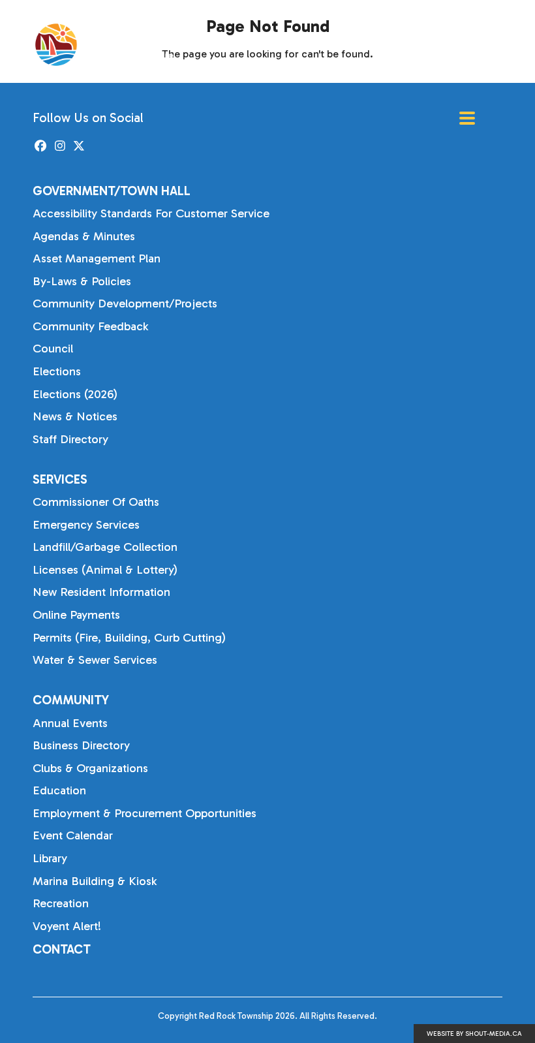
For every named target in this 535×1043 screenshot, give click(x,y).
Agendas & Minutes (84, 236)
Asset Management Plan (96, 258)
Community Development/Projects (125, 303)
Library (50, 858)
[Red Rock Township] (115, 45)
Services (60, 479)
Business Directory (81, 745)
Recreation (61, 903)
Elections (57, 371)
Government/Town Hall (112, 190)
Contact (62, 949)
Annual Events (70, 723)
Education (59, 790)
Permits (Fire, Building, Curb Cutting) (129, 637)
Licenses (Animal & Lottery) (105, 570)
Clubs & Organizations (90, 768)
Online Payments (76, 615)
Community (71, 700)
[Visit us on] (40, 146)
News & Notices (75, 416)
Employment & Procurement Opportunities (144, 813)
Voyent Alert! (67, 926)
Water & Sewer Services (95, 660)
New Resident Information (101, 592)
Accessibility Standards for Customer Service (151, 213)
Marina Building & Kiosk (95, 881)
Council (53, 348)
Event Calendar (73, 835)
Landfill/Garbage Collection (105, 547)
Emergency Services (86, 525)
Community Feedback (90, 326)
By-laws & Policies (82, 281)
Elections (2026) (75, 394)
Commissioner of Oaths (96, 502)
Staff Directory (70, 439)
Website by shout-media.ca (474, 1034)
